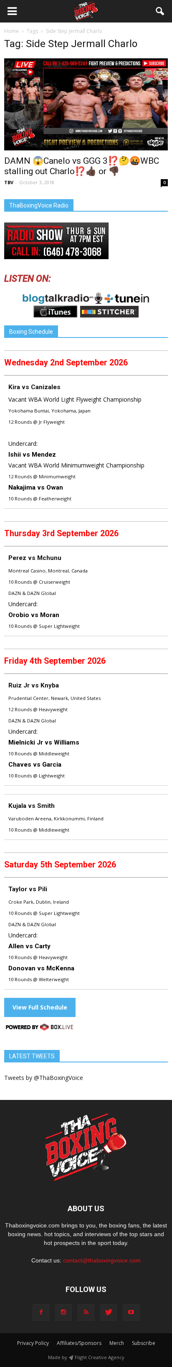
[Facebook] (41, 1312)
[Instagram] (63, 1312)
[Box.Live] (39, 1028)
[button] (160, 11)
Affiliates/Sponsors (79, 1343)
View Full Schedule (40, 1007)
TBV (8, 182)
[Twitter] (108, 1312)
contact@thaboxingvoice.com (102, 1260)
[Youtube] (131, 1312)
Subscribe (143, 1343)
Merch (116, 1343)
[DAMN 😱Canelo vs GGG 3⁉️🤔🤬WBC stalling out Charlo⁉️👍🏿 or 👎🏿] (86, 104)
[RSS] (86, 1312)
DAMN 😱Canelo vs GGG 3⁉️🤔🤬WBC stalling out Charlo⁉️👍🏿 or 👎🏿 (81, 166)
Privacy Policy (33, 1343)
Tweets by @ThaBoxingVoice (43, 1078)
